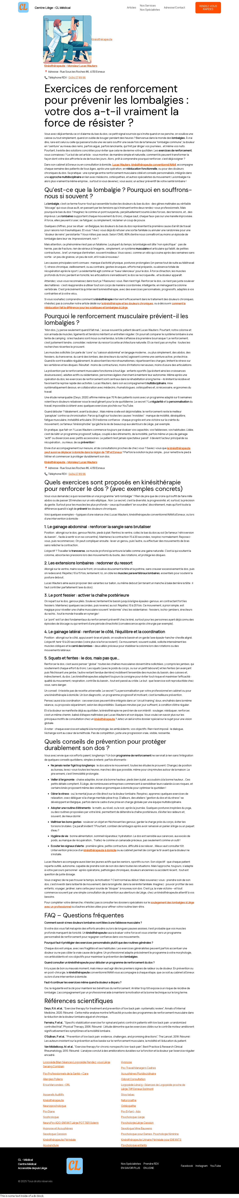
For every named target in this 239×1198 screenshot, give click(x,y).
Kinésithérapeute (102, 39)
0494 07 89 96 (77, 77)
